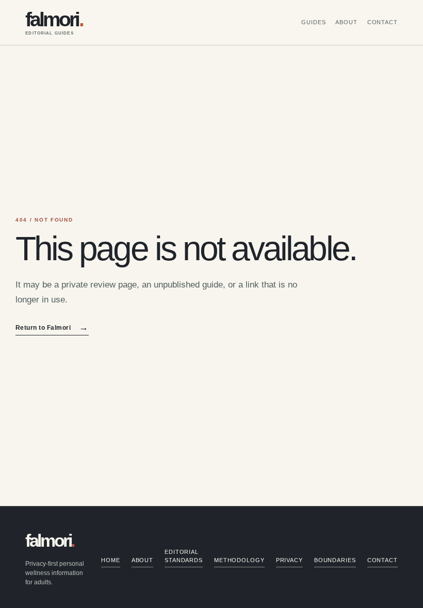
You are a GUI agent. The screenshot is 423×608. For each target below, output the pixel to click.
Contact (382, 22)
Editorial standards (184, 556)
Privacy (289, 560)
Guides (313, 22)
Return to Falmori (52, 328)
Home (110, 560)
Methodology (239, 560)
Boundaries (335, 560)
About (346, 22)
